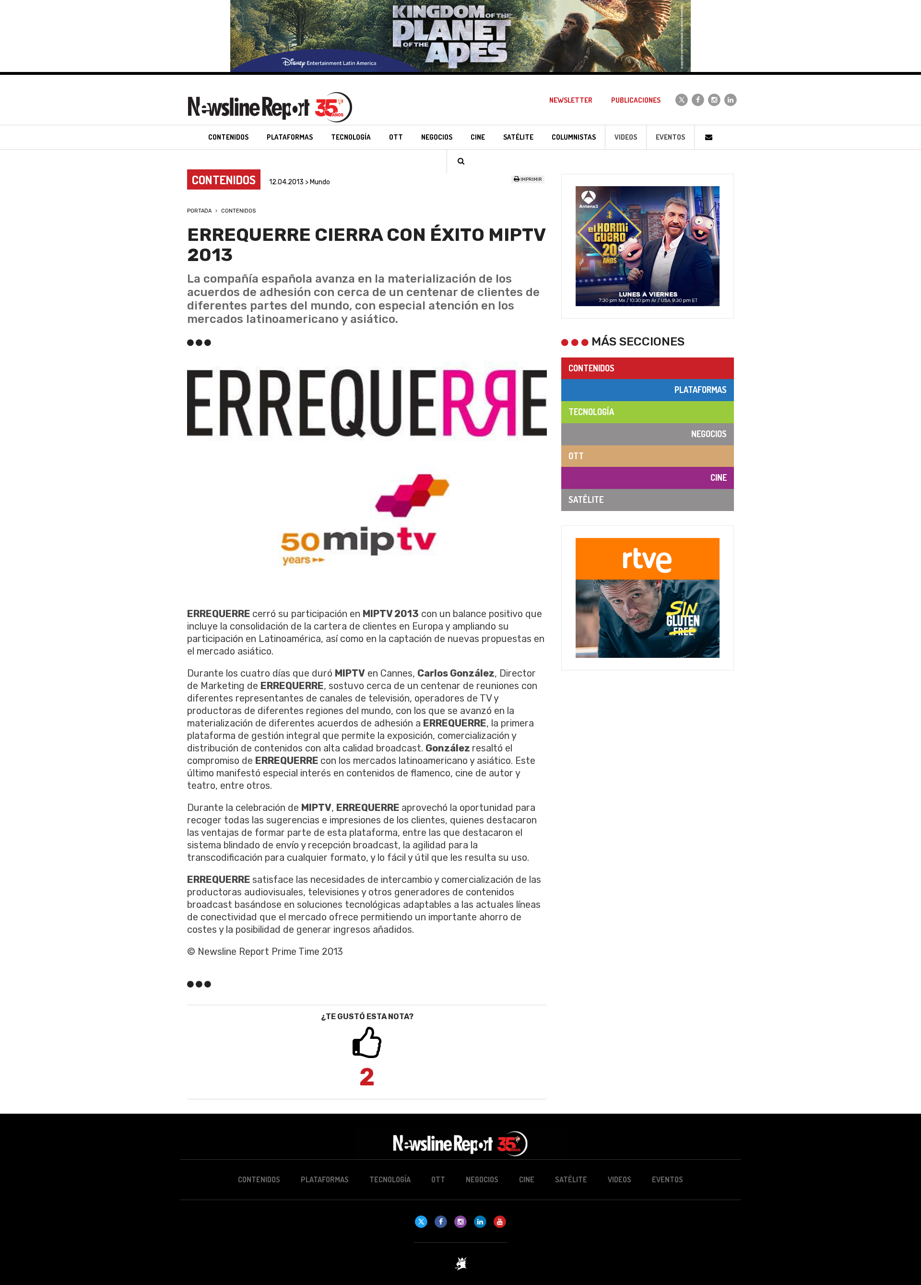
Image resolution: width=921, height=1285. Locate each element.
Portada (199, 211)
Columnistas (574, 137)
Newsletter (570, 100)
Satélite (585, 499)
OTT (576, 456)
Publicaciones (636, 100)
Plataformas (700, 389)
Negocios (709, 433)
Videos (625, 137)
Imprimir (531, 179)
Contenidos (238, 211)
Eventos (670, 137)
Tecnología (591, 411)
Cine (718, 477)
